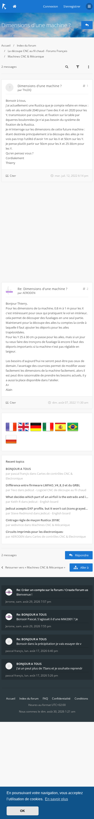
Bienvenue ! (24, 594)
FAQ (45, 698)
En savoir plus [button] (56, 799)
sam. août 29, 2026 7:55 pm (33, 626)
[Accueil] (4, 6)
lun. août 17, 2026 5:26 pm (41, 675)
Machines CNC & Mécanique (26, 56)
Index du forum (26, 45)
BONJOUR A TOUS (18, 469)
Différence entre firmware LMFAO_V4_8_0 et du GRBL (43, 485)
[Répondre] (87, 25)
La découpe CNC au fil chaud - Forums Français (37, 51)
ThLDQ (27, 90)
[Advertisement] (47, 233)
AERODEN (29, 293)
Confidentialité (61, 698)
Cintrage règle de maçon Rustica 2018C (33, 520)
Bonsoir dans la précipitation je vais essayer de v (48, 644)
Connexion (50, 6)
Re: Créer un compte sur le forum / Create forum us (52, 590)
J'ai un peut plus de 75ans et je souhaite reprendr (49, 668)
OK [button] (22, 811)
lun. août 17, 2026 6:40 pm (41, 651)
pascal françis (14, 651)
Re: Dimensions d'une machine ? (42, 289)
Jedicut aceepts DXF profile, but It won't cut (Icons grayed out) (47, 508)
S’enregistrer (71, 6)
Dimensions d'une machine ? (36, 25)
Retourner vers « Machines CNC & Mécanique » (35, 567)
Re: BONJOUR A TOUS (31, 614)
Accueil (5, 45)
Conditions (81, 698)
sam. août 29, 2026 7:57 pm (33, 602)
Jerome (10, 602)
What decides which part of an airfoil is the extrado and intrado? (47, 497)
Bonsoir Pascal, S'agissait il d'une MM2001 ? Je (47, 619)
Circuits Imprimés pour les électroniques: (34, 532)
